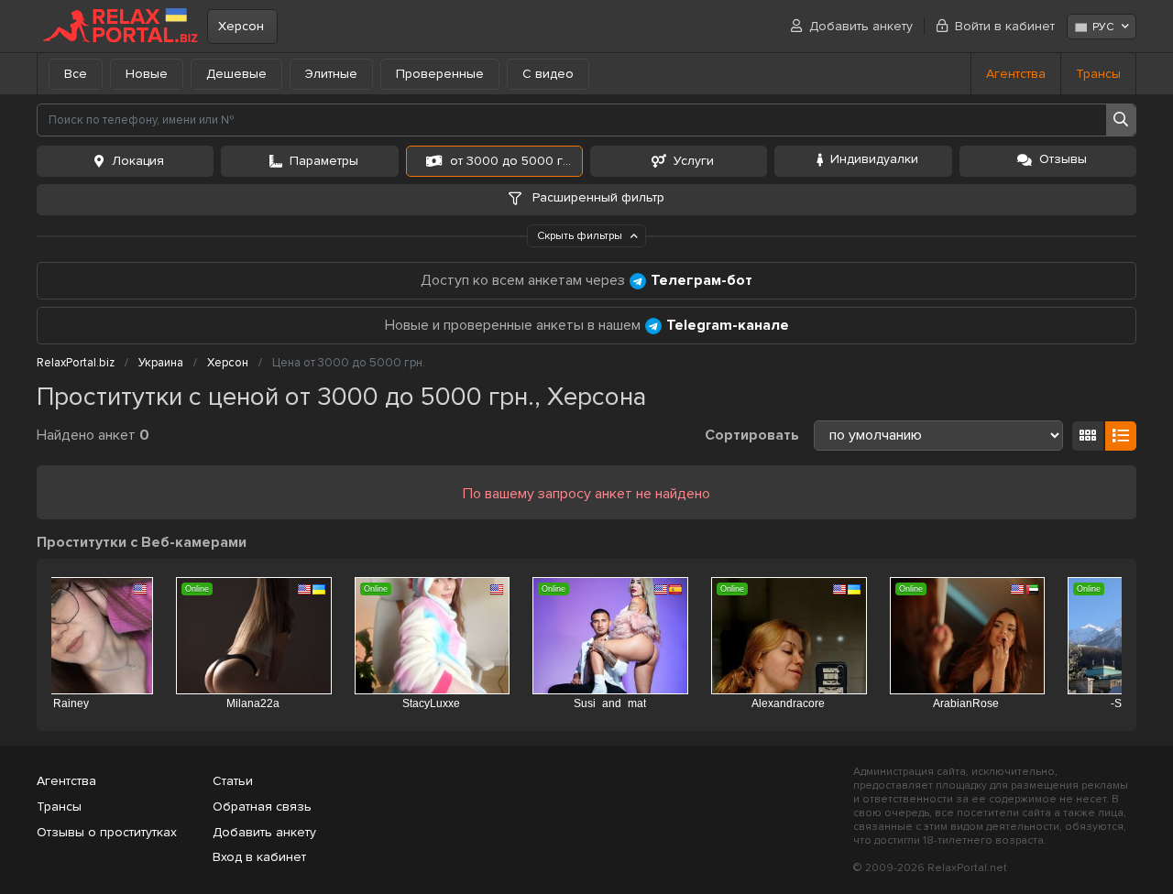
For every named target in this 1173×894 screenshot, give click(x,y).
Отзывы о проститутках (107, 832)
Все (75, 74)
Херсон (241, 26)
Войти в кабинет (1005, 26)
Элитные (331, 74)
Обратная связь (262, 806)
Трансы (1098, 74)
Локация (138, 161)
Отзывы (1063, 159)
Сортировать (752, 435)
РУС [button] (1102, 27)
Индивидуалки (874, 159)
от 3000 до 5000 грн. (515, 161)
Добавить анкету (861, 26)
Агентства (1016, 74)
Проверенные (440, 74)
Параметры (324, 161)
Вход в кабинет (259, 857)
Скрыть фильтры (581, 236)
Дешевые (236, 74)
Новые (147, 74)
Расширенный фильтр (596, 197)
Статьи (233, 781)
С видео (548, 74)
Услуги (694, 161)
